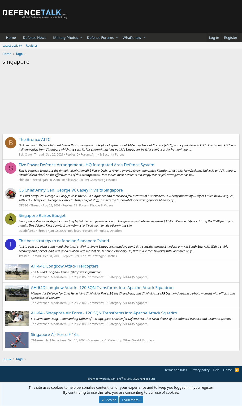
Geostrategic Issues (103, 180)
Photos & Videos (101, 205)
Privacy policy (200, 370)
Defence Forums (100, 37)
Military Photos (65, 37)
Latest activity (12, 45)
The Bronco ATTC (34, 139)
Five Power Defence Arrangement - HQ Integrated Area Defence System (86, 164)
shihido (24, 180)
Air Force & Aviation (108, 230)
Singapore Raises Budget (42, 215)
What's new (132, 37)
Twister (24, 256)
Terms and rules (176, 370)
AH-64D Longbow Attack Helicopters (65, 266)
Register (31, 45)
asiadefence (27, 230)
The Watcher (40, 277)
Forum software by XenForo (121, 378)
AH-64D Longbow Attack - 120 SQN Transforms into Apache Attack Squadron (102, 287)
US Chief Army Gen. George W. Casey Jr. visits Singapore (71, 190)
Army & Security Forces (107, 154)
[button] (81, 37)
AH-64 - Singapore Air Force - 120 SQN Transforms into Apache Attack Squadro (104, 313)
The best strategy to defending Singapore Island (64, 240)
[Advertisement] (121, 101)
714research (39, 340)
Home (11, 37)
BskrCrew (25, 154)
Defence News (34, 37)
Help (216, 370)
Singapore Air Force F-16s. (55, 334)
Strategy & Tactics (104, 256)
